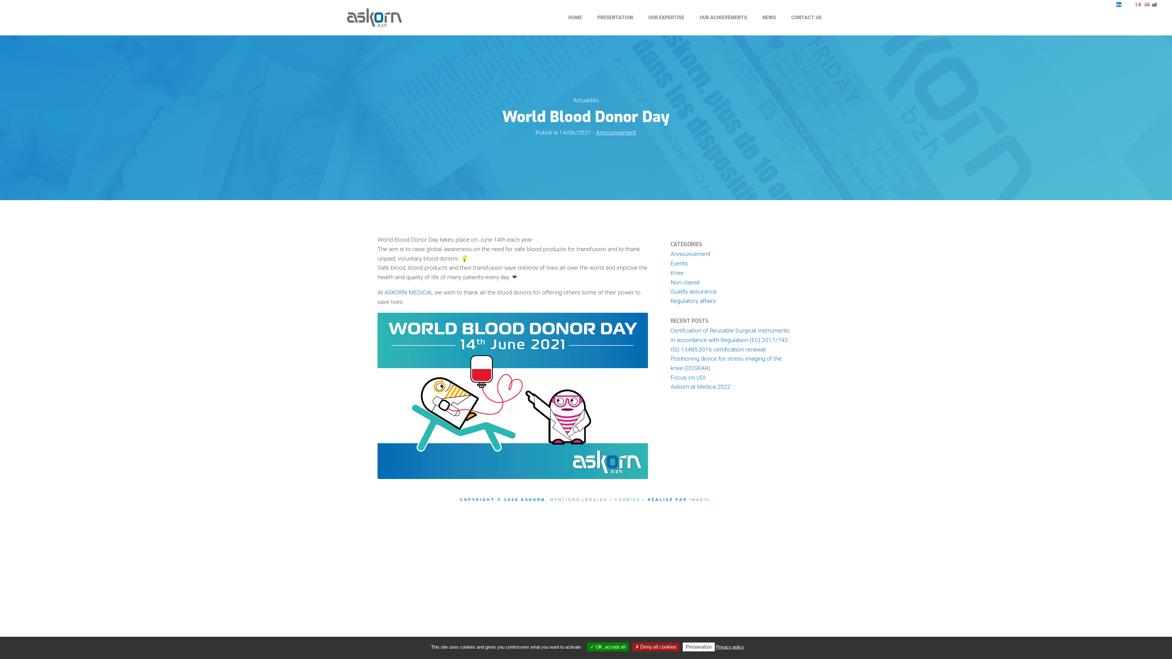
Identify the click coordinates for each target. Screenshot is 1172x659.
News (769, 17)
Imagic (699, 499)
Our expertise (666, 17)
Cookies (627, 499)
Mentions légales (578, 499)
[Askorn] (375, 18)
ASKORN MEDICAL (409, 292)
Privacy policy (730, 647)
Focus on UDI (688, 377)
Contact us (806, 17)
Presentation (615, 17)
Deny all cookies (657, 647)
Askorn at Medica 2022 (701, 386)
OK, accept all (610, 647)
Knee (677, 272)
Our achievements (723, 17)
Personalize (699, 647)
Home (575, 17)
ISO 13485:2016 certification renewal (718, 349)
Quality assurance (694, 291)
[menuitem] (575, 18)
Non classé (685, 282)
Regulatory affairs (693, 300)
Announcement (616, 132)
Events (679, 263)
